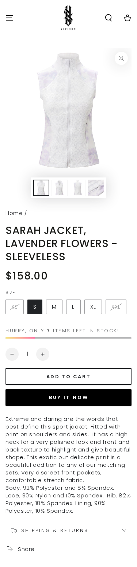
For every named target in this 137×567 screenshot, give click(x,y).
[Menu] (9, 18)
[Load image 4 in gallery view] (96, 188)
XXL (116, 306)
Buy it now (68, 397)
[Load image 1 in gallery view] (41, 188)
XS (14, 306)
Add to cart (68, 376)
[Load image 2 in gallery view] (60, 188)
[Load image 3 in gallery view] (78, 188)
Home (14, 213)
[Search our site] (108, 18)
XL (93, 306)
